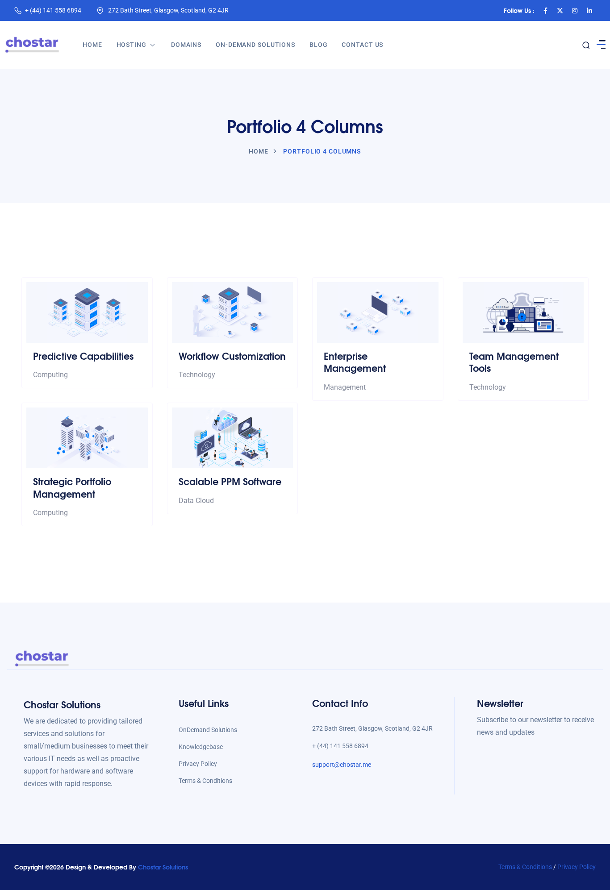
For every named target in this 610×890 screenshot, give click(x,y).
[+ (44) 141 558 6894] (17, 10)
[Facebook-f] (545, 10)
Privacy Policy (198, 763)
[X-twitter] (560, 10)
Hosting (131, 44)
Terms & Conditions (205, 780)
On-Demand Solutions (255, 44)
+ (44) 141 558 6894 (53, 10)
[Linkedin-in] (589, 10)
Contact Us (362, 44)
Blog (318, 44)
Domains (186, 44)
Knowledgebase (201, 746)
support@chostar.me (341, 764)
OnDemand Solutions (208, 729)
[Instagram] (574, 10)
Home (92, 44)
